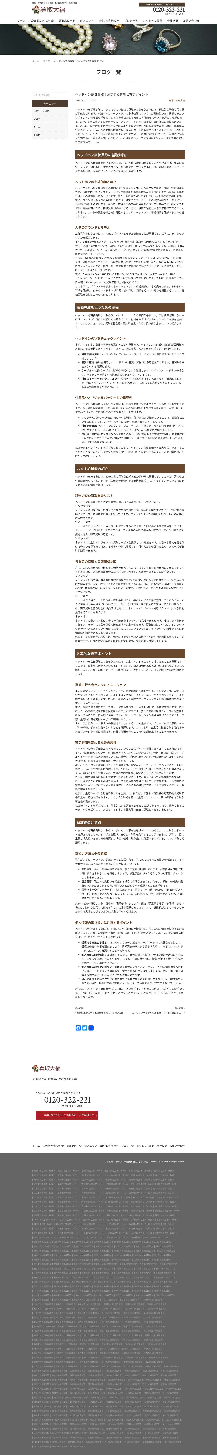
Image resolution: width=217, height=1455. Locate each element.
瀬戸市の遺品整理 (61, 1397)
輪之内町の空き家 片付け (166, 1206)
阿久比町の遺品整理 (116, 1380)
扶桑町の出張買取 (97, 1433)
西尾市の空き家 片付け (44, 1180)
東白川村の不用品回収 (43, 1282)
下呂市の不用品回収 (42, 1291)
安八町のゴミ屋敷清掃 (65, 1331)
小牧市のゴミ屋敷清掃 (132, 1362)
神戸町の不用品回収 (162, 1286)
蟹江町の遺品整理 (95, 1384)
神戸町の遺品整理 (95, 1411)
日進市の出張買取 (59, 1429)
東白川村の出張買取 (134, 1420)
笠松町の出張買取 (41, 1437)
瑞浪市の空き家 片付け (68, 1215)
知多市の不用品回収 (42, 1255)
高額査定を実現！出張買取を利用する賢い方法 (100, 1012)
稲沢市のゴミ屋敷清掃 (111, 1362)
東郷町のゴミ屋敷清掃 (65, 1357)
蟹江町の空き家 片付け (163, 1188)
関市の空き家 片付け (43, 1224)
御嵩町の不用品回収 (86, 1277)
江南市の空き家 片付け (44, 1206)
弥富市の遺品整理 (150, 1384)
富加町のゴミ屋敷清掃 (156, 1309)
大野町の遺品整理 (134, 1415)
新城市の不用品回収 (82, 1242)
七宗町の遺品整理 (95, 1402)
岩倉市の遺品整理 (77, 1393)
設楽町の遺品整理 (41, 1371)
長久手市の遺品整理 (133, 1389)
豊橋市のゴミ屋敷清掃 (43, 1335)
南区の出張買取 (149, 1429)
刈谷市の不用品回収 (164, 1246)
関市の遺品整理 (151, 1406)
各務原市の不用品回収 (63, 1295)
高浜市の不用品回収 (64, 1246)
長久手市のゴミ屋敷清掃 (88, 1357)
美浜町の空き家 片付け (68, 1184)
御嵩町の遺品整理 (41, 1402)
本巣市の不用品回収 (166, 1273)
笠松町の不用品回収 (42, 1295)
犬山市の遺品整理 (170, 1393)
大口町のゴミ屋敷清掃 (153, 1353)
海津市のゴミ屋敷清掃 (67, 1326)
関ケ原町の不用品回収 (81, 1286)
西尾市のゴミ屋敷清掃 (154, 1335)
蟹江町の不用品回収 (162, 1255)
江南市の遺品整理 (152, 1393)
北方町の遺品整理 (59, 1415)
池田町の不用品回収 (42, 1300)
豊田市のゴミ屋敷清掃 (65, 1340)
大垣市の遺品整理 (152, 1415)
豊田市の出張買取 (115, 1424)
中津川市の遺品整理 (171, 1402)
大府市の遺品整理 (154, 1380)
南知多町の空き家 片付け (92, 1184)
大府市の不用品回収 (62, 1255)
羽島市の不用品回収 (64, 1282)
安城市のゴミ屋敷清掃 (43, 1340)
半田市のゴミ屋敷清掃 (87, 1349)
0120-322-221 (169, 10)
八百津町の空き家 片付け (92, 1211)
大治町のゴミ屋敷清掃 (153, 1349)
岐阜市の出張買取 (59, 1446)
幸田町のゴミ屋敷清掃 (65, 1335)
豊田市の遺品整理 (114, 1375)
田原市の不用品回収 (62, 1242)
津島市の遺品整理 (41, 1389)
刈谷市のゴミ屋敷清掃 (87, 1340)
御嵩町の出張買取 (41, 1446)
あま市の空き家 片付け (68, 1193)
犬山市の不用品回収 (144, 1269)
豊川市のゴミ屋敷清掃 (153, 1331)
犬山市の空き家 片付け (68, 1206)
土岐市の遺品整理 (59, 1406)
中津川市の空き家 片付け (45, 1220)
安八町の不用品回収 (62, 1300)
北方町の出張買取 (152, 1433)
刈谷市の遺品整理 (132, 1375)
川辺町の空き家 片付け (139, 1228)
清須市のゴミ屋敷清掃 (136, 1357)
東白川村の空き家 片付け (140, 1215)
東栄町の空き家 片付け (68, 1171)
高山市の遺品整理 (134, 1406)
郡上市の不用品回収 (62, 1291)
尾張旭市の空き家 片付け (116, 1202)
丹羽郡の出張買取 (134, 1424)
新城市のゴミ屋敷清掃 (131, 1331)
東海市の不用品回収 (82, 1255)
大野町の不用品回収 (104, 1295)
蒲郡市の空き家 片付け (163, 1171)
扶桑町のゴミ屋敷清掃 (131, 1353)
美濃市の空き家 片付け (141, 1211)
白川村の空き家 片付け (91, 1224)
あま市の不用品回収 (62, 1260)
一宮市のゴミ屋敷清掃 (111, 1366)
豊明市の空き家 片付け (68, 1202)
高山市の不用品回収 (42, 1286)
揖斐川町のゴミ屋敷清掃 (155, 1326)
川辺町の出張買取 (41, 1442)
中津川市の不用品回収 (85, 1282)
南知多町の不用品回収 (123, 1251)
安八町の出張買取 (95, 1429)
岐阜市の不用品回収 (82, 1291)
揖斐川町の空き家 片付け (45, 1237)
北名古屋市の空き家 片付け (117, 1197)
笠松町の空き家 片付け (44, 1233)
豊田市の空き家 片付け (91, 1180)
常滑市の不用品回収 (102, 1255)
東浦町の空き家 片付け (117, 1184)
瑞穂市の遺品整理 (59, 1402)
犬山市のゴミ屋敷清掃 (43, 1366)
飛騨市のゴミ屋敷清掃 (65, 1309)
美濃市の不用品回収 (42, 1277)
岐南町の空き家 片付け (91, 1228)
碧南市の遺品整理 (150, 1375)
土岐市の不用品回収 (126, 1282)
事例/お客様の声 (109, 20)
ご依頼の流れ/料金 (42, 20)
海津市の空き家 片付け (93, 1233)
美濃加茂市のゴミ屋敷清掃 (89, 1304)
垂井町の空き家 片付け (117, 1220)
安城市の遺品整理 (95, 1375)
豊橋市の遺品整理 (132, 1371)
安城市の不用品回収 (124, 1246)
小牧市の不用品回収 (104, 1269)
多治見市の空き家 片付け (142, 1220)
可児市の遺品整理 (97, 1420)
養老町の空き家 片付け (44, 1211)
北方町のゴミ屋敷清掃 (87, 1322)
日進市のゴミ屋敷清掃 (158, 1357)
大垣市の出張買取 (41, 1433)
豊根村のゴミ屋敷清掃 (87, 1331)
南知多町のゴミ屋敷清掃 (66, 1344)
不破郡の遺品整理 (115, 1397)
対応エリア (87, 20)
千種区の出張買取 (59, 1424)
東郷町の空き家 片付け (91, 1197)
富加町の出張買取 (75, 1442)
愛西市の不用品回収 (102, 1260)
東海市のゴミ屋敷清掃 (43, 1349)
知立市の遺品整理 (59, 1375)
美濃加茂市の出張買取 (152, 1442)
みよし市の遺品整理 (169, 1371)
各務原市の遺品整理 (114, 1415)
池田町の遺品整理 (61, 1420)
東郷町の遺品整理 (114, 1389)
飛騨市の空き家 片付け (115, 1215)
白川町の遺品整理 (59, 1411)
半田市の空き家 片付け (115, 1188)
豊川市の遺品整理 (114, 1371)
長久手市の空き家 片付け (144, 1197)
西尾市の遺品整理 (77, 1375)
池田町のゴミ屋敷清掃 (43, 1331)
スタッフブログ (41, 110)
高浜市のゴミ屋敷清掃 (111, 1335)
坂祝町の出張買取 (94, 1442)
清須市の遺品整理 (174, 1389)
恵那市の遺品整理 (170, 1415)
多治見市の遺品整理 (114, 1406)
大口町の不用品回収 (162, 1260)
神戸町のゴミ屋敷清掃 (109, 1317)
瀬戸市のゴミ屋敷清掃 (89, 1366)
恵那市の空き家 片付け (165, 1233)
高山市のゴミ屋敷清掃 (111, 1313)
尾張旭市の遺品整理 (96, 1393)
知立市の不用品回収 (84, 1246)
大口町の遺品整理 (77, 1389)
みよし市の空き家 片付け (116, 1175)
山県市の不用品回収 (124, 1273)
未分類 (37, 135)
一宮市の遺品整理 (79, 1397)
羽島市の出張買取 (170, 1433)
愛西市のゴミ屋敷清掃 (87, 1353)
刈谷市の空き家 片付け (115, 1180)
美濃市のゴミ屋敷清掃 (65, 1304)
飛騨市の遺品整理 (114, 1402)
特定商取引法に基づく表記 (136, 1162)
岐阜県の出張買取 (77, 1446)
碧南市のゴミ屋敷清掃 (109, 1340)
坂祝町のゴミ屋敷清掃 (87, 1317)
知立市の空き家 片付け (165, 1175)
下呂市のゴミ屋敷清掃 (131, 1317)
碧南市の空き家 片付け (139, 1180)
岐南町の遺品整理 (41, 1415)
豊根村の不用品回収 (139, 1237)
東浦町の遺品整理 (97, 1380)
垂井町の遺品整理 (77, 1406)
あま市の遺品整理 (132, 1384)
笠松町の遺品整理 (95, 1415)
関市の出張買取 (58, 1442)
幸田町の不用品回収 (162, 1242)
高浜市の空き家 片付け (141, 1175)
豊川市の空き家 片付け (44, 1175)
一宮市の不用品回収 (42, 1273)
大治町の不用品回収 (42, 1260)
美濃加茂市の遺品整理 (152, 1411)
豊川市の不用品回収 (122, 1242)
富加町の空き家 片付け (70, 1220)
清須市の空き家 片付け (169, 1197)
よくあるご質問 (152, 20)
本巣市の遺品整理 (154, 1397)
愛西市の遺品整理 (168, 1384)
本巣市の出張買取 (132, 1429)
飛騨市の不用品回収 (166, 1277)
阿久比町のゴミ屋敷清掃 (112, 1344)
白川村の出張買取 (115, 1420)
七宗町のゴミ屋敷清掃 (43, 1309)
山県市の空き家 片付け (68, 1211)
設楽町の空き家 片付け (91, 1171)
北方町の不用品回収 (122, 1291)
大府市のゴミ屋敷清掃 (156, 1344)
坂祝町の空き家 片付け (139, 1224)
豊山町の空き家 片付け (68, 1197)
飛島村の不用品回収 (142, 1255)
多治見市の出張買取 (173, 1442)
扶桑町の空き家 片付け (163, 1193)
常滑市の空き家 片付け (91, 1188)
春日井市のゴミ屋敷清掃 (66, 1366)
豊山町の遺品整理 (95, 1389)
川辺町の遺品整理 (77, 1415)
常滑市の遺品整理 (41, 1384)
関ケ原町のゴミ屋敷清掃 (153, 1313)
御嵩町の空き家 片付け (44, 1215)
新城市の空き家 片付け (139, 1171)
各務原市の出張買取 (151, 1437)
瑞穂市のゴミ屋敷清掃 (134, 1304)
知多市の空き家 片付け (167, 1184)
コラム (37, 126)
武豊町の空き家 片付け (44, 1184)
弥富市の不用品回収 (82, 1260)
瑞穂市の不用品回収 (106, 1277)
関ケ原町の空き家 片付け (67, 1224)
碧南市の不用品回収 (42, 1251)
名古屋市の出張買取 (60, 1433)
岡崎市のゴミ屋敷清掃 (131, 1340)
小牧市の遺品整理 (134, 1393)
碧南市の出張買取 (41, 1424)
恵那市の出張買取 (114, 1437)
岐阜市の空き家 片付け (117, 1237)
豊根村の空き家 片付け (44, 1171)
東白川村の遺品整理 (133, 1402)
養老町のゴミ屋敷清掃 (107, 1300)
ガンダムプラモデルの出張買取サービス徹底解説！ (157, 1012)
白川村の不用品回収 (102, 1286)
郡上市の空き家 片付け (68, 1228)
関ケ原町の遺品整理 (169, 1406)
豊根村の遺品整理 (153, 1366)
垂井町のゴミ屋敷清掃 (65, 1313)
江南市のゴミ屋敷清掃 (154, 1362)
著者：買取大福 (177, 100)
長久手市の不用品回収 (83, 1264)
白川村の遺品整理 (41, 1411)
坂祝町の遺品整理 (77, 1411)
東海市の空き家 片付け (68, 1188)
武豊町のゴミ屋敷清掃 (153, 1340)
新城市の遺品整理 (77, 1371)
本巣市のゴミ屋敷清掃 (43, 1304)
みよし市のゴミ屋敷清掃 (88, 1335)
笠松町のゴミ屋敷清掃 (153, 1322)
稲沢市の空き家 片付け (141, 1202)
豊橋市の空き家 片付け (68, 1175)
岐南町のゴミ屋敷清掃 (65, 1322)
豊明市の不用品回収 (168, 1264)
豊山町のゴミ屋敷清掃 (43, 1357)
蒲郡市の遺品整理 (95, 1371)
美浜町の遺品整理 (59, 1380)
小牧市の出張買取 (115, 1433)
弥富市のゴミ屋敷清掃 (65, 1353)
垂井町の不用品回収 (146, 1282)
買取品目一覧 (67, 20)
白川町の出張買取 (174, 1420)
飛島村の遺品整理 (77, 1384)
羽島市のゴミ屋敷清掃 (111, 1309)
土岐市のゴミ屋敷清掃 (43, 1313)
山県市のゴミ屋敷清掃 (129, 1300)
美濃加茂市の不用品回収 (64, 1277)
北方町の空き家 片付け (115, 1228)
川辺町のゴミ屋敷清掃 (109, 1322)
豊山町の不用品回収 (42, 1264)
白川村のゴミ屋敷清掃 (43, 1317)
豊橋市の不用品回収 (142, 1242)
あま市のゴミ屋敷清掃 (43, 1353)
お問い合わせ (191, 20)
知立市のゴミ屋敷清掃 (132, 1335)
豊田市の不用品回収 (144, 1246)
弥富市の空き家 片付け (91, 1193)
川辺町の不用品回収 (142, 1291)
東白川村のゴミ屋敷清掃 (88, 1309)
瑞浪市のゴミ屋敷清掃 (156, 1304)
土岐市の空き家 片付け (93, 1220)
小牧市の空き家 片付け (165, 1202)
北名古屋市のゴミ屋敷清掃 (113, 1357)
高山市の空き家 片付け (167, 1220)
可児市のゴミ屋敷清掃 (131, 1322)
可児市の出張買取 (132, 1442)
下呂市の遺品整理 (95, 1406)
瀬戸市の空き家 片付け (117, 1206)
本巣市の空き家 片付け (117, 1211)
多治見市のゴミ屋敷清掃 (88, 1313)
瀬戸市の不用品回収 (62, 1273)
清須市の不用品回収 (128, 1264)
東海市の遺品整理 (172, 1380)
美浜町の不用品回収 (102, 1251)
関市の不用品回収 (61, 1286)
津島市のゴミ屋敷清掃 (109, 1353)
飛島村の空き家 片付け (139, 1188)
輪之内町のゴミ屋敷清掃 (84, 1300)
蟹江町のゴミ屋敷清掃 (131, 1349)
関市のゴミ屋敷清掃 (132, 1313)
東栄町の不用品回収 (159, 1237)
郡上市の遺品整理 (132, 1411)
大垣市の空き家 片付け (141, 1233)
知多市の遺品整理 (135, 1380)
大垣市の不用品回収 (124, 1295)
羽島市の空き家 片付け (165, 1215)
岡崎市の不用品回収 (62, 1251)
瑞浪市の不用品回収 (126, 1277)
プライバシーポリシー (114, 1162)
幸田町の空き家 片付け (91, 1175)
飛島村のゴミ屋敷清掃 (109, 1349)
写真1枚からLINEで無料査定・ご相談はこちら (70, 1115)
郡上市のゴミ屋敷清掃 (153, 1317)
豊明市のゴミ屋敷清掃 (43, 1362)
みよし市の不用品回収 (43, 1246)
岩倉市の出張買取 (41, 1429)
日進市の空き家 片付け (44, 1202)
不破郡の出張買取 (152, 1424)
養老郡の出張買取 (114, 1429)
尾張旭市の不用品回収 (63, 1269)
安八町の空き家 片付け (93, 1237)
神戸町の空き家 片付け (163, 1224)
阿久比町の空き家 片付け (142, 1184)
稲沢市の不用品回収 (84, 1269)
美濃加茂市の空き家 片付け (167, 1211)
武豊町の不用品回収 (82, 1251)
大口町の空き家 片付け (44, 1197)
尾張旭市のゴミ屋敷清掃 (88, 1362)
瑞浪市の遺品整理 (77, 1402)
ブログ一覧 (131, 20)
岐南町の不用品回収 (102, 1291)
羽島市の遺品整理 (152, 1402)
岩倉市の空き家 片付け (91, 1202)
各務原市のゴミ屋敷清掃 (44, 1326)
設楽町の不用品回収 (42, 1242)
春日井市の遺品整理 (42, 1397)
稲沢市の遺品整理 (115, 1393)
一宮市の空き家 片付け (141, 1206)
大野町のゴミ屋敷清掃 (89, 1326)
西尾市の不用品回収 (104, 1246)
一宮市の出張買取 (59, 1437)
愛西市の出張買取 (97, 1424)
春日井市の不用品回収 (165, 1269)
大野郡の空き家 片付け (117, 1233)
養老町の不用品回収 (104, 1273)
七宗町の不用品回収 (146, 1277)
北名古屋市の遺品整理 (153, 1389)
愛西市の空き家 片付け (115, 1193)
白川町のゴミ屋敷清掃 (65, 1317)
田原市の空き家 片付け (115, 1171)
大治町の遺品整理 (114, 1384)
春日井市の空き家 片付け (92, 1206)
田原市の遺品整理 (59, 1371)
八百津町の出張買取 (154, 1420)
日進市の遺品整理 (41, 1393)
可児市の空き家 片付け (163, 1228)
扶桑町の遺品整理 (59, 1389)
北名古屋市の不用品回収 (106, 1264)
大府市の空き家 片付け (44, 1188)
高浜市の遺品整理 (41, 1375)
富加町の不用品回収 (106, 1282)
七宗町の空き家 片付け (91, 1215)
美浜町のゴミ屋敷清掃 (43, 1344)
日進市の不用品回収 (148, 1264)
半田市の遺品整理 (59, 1384)
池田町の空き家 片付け (70, 1237)
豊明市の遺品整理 (59, 1393)
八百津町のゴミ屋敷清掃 (152, 1300)
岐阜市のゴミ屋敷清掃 (43, 1322)
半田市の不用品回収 (122, 1255)
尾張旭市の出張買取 (78, 1424)
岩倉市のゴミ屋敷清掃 (65, 1362)
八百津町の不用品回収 (145, 1273)
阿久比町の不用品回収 (165, 1251)
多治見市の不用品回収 (167, 1282)
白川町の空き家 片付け (115, 1224)
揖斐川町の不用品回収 (165, 1295)
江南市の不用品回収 (124, 1269)
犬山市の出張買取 (134, 1433)
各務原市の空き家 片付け (69, 1233)
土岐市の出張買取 (170, 1437)
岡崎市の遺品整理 (168, 1375)
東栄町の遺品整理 (171, 1366)
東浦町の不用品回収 (144, 1251)
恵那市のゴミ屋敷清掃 (132, 1326)
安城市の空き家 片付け (68, 1180)
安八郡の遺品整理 (79, 1420)
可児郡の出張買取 (95, 1437)
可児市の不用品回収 (162, 1291)
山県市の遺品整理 (97, 1397)
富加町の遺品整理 (41, 1406)
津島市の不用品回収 (122, 1260)
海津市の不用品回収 (84, 1295)
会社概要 (172, 20)
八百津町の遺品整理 (134, 1397)
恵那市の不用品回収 (144, 1295)
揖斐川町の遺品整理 (42, 1420)
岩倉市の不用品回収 (42, 1269)
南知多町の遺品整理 (78, 1380)
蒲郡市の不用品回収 (102, 1242)
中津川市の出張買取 (167, 1429)
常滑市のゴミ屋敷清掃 (65, 1349)
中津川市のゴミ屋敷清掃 (133, 1309)
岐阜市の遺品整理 (172, 1411)
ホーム (21, 20)
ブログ (94, 100)
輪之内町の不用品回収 (83, 1273)
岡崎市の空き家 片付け (163, 1180)
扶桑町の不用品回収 (142, 1260)
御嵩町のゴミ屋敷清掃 (112, 1304)
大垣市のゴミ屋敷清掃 (111, 1326)
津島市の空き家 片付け (139, 1193)
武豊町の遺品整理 (41, 1380)
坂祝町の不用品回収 (142, 1286)
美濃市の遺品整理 (172, 1397)
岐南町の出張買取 (77, 1437)
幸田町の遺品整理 (150, 1371)
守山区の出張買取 (79, 1433)
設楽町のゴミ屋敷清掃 (109, 1331)
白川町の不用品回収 (122, 1286)
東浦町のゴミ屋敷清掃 (89, 1344)
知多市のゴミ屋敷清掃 (134, 1344)
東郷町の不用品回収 (62, 1264)
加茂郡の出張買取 (132, 1437)
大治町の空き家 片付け (44, 1193)
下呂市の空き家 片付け (44, 1228)
